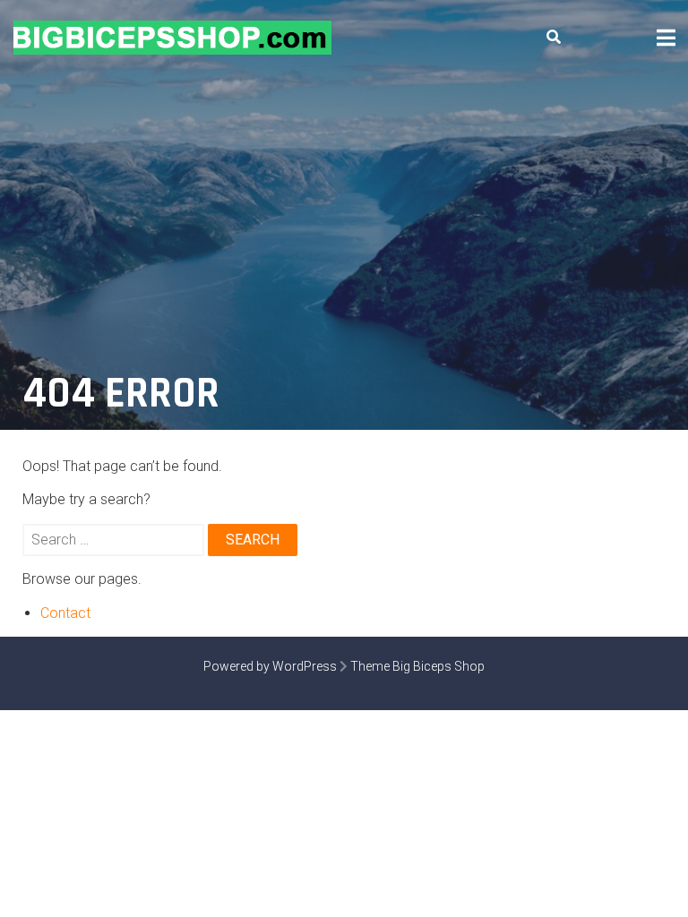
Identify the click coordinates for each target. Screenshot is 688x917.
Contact (65, 612)
